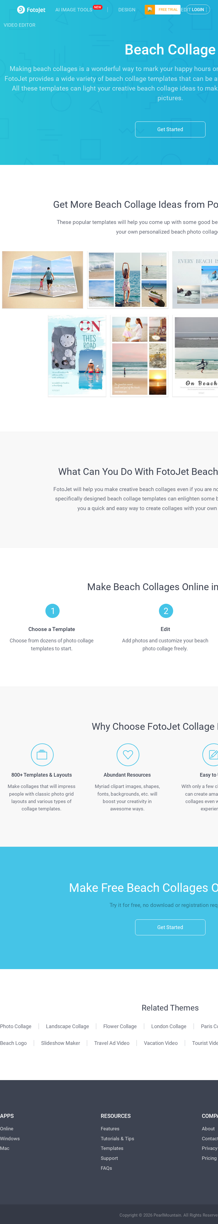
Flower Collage (120, 1026)
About (208, 1128)
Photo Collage (16, 1026)
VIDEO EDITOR (19, 25)
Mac (4, 1148)
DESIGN (126, 9)
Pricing (209, 1158)
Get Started (170, 129)
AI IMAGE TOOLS (73, 9)
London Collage (168, 1026)
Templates (112, 1148)
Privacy (209, 1148)
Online (6, 1128)
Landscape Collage (67, 1026)
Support (109, 1158)
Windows (10, 1138)
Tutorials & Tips (117, 1138)
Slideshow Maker (60, 1043)
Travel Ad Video (111, 1043)
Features (110, 1128)
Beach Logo (13, 1043)
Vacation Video (161, 1043)
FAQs (106, 1168)
